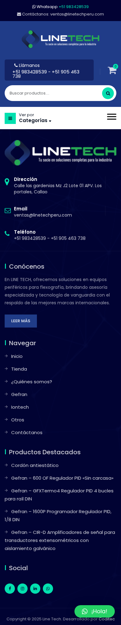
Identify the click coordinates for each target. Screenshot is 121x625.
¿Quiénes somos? (31, 381)
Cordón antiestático (35, 465)
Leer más (20, 321)
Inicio (17, 356)
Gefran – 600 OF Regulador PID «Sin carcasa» (62, 478)
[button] (94, 611)
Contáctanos (27, 432)
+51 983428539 (30, 71)
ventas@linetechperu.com (43, 212)
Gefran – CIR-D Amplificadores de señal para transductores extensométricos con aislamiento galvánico (60, 540)
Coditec (107, 619)
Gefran (19, 394)
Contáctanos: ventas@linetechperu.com (62, 14)
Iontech (20, 407)
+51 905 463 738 (68, 238)
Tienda (19, 369)
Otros (17, 419)
